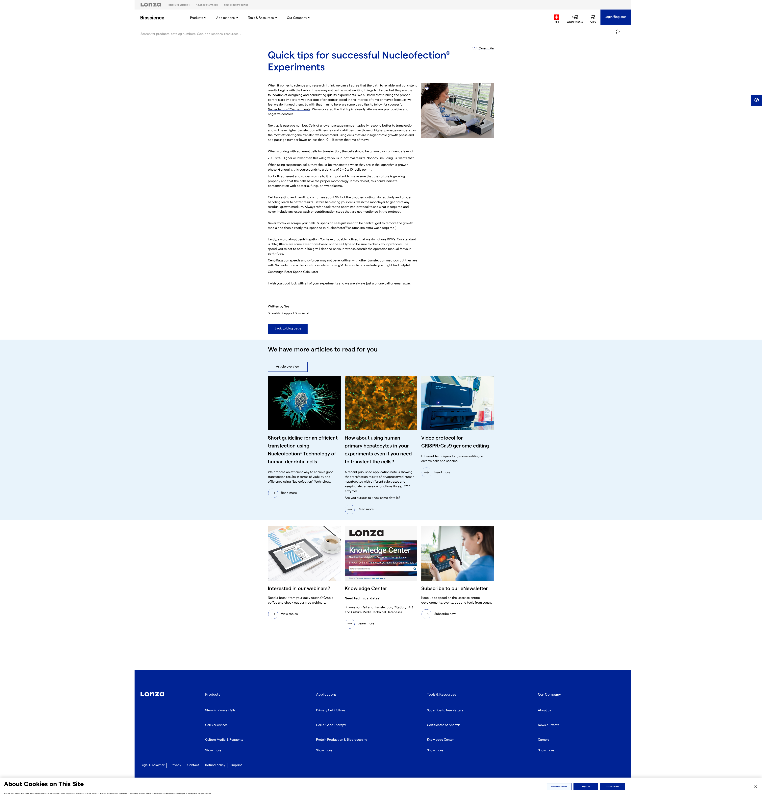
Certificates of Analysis (443, 725)
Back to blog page (287, 328)
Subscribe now (445, 614)
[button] (756, 100)
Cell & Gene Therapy (331, 725)
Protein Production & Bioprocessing (341, 740)
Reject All (586, 786)
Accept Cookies (612, 786)
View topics (289, 614)
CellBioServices (216, 725)
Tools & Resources (261, 18)
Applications (225, 18)
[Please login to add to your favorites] (426, 88)
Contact (193, 765)
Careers (543, 740)
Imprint (236, 765)
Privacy (176, 765)
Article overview (287, 367)
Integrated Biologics (179, 4)
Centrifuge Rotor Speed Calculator (293, 272)
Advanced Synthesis (207, 4)
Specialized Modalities (236, 4)
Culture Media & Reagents (224, 740)
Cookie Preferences (559, 786)
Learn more (366, 623)
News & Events (548, 725)
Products (196, 18)
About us (544, 710)
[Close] (755, 786)
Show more (213, 750)
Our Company (297, 18)
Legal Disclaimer (152, 765)
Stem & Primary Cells (220, 710)
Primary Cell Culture (330, 710)
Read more (289, 493)
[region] (381, 787)
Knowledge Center (440, 740)
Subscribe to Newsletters (445, 710)
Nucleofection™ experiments (289, 109)
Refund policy (215, 765)
